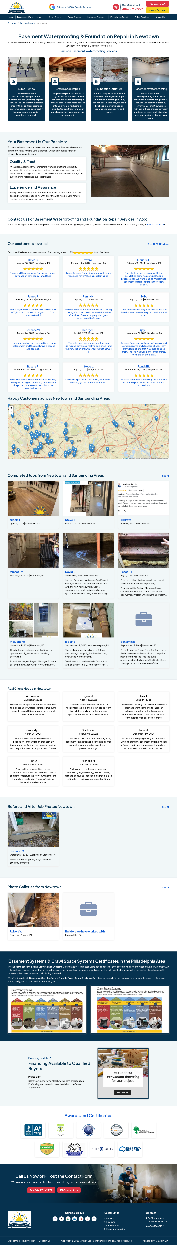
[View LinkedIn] (74, 1218)
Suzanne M (17, 851)
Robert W (16, 931)
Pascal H (126, 571)
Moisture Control (95, 17)
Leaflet (126, 458)
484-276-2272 (132, 9)
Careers (110, 1218)
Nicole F (15, 519)
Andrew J (126, 519)
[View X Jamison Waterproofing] (61, 1218)
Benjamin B (127, 641)
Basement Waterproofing (29, 17)
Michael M (16, 571)
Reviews (110, 1221)
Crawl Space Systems (50, 966)
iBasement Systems (23, 966)
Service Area (26, 23)
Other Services (142, 17)
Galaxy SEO (162, 1240)
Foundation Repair (119, 17)
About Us (160, 17)
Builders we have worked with (85, 931)
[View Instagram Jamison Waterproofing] (55, 1218)
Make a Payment (158, 10)
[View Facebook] (94, 1218)
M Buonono (17, 641)
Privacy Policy (28, 1240)
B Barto (70, 641)
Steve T (70, 519)
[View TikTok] (87, 1218)
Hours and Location (116, 1229)
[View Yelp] (81, 1218)
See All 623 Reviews (158, 244)
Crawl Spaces (74, 17)
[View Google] (68, 1218)
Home (11, 17)
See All (165, 475)
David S (70, 571)
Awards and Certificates (88, 1115)
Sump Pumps (55, 17)
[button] (31, 426)
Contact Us (156, 3)
